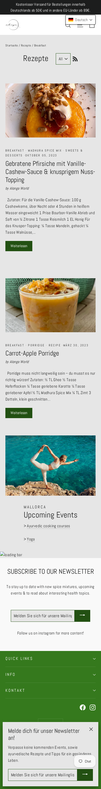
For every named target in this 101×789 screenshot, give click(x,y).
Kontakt (15, 690)
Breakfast (15, 150)
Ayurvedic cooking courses (48, 525)
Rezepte (26, 45)
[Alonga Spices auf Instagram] (93, 707)
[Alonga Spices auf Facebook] (83, 707)
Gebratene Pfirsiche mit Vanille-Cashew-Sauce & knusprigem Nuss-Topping (50, 171)
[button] (80, 19)
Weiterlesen (19, 245)
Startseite (11, 45)
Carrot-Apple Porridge (32, 353)
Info (10, 674)
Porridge (36, 345)
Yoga (31, 539)
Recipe (54, 345)
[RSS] (74, 58)
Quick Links (19, 658)
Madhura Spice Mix (45, 150)
